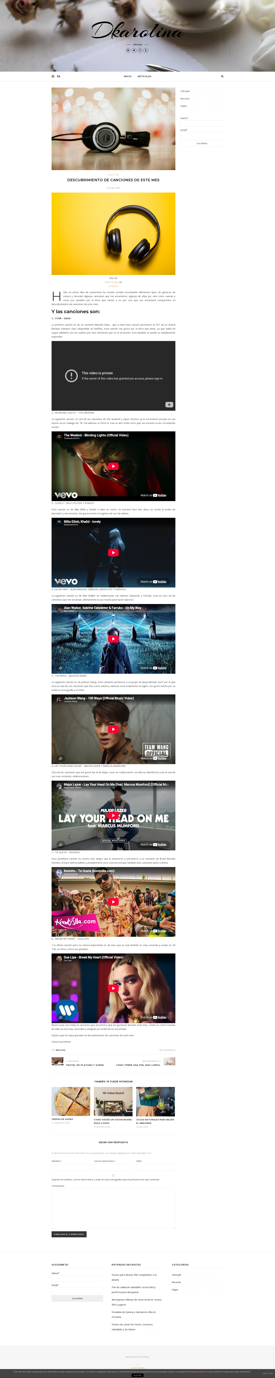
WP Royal (144, 1356)
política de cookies (206, 1372)
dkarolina (60, 1049)
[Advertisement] (201, 200)
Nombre (57, 1161)
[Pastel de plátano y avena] (57, 1061)
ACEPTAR (137, 1375)
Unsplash (113, 286)
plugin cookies (268, 1373)
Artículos (144, 76)
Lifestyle (113, 174)
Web (138, 1161)
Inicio (128, 76)
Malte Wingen (112, 282)
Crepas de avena (62, 1119)
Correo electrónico (105, 1161)
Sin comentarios (167, 1049)
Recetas (185, 98)
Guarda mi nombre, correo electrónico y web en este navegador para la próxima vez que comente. (106, 1179)
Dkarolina (138, 30)
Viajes (183, 105)
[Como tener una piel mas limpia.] (169, 1061)
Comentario (58, 1185)
